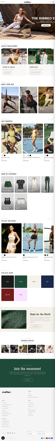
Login (29, 393)
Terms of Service (5, 426)
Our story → (36, 326)
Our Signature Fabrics (7, 404)
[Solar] (2, 155)
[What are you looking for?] (4, 2)
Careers (4, 410)
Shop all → (51, 119)
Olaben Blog (5, 415)
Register (30, 395)
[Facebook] (10, 433)
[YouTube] (12, 433)
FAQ (29, 408)
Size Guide (30, 406)
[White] (7, 155)
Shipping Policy (31, 411)
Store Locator (31, 404)
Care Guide (30, 415)
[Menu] (2, 2)
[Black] (5, 155)
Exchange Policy (32, 410)
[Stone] (28, 155)
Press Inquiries (5, 411)
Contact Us (30, 402)
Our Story (4, 402)
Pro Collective (5, 408)
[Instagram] (8, 433)
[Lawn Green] (47, 255)
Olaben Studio (5, 406)
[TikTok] (14, 433)
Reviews (30, 413)
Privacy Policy (5, 424)
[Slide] (27, 22)
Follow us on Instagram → (27, 354)
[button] (53, 2)
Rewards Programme (33, 397)
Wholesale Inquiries (6, 413)
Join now (27, 379)
